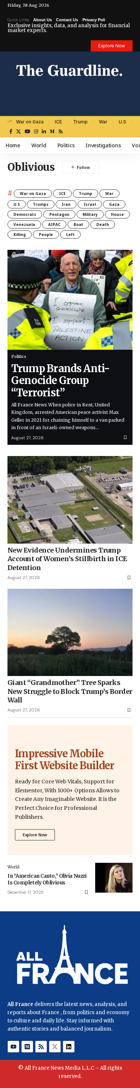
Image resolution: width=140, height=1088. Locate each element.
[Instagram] (36, 132)
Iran (66, 204)
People (46, 234)
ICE (58, 122)
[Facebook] (10, 132)
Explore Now (35, 834)
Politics (18, 356)
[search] (127, 108)
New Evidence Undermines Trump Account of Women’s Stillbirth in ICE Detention (67, 559)
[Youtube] (13, 1047)
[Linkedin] (69, 1047)
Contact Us (67, 20)
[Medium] (52, 132)
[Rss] (60, 132)
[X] (18, 132)
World (13, 867)
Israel (90, 204)
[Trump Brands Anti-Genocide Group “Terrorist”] (70, 300)
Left (70, 234)
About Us (42, 20)
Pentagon (59, 214)
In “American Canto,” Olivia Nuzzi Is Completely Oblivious (46, 879)
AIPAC (54, 224)
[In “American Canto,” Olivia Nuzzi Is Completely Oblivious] (114, 878)
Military (90, 214)
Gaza (114, 204)
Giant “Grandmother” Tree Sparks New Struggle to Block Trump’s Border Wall (70, 691)
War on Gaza (30, 122)
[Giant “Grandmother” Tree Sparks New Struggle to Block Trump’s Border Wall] (70, 632)
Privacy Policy (96, 20)
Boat (78, 224)
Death (102, 224)
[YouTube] (27, 132)
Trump (80, 122)
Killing (19, 234)
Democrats (24, 214)
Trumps (41, 204)
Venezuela (24, 224)
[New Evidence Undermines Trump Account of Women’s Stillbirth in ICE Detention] (70, 500)
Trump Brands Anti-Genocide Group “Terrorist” (60, 380)
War (103, 122)
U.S (122, 122)
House (117, 214)
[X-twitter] (55, 1047)
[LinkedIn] (44, 132)
